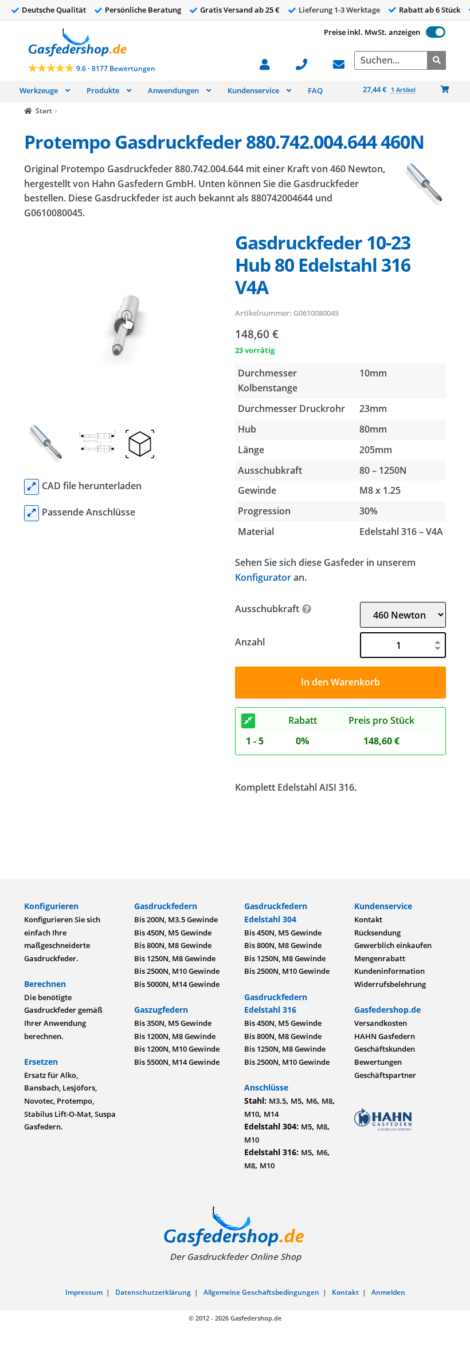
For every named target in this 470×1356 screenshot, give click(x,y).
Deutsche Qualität (54, 10)
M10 (251, 1114)
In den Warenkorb (340, 682)
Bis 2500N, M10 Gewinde (177, 971)
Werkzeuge (38, 90)
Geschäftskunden (384, 1049)
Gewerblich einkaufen (393, 945)
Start (44, 111)
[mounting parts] (31, 513)
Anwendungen (173, 90)
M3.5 (277, 1101)
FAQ (315, 90)
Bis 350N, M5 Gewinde (172, 1023)
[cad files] (31, 487)
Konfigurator (263, 577)
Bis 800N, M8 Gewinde (172, 945)
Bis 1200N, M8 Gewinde (175, 1036)
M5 (296, 1101)
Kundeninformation (389, 971)
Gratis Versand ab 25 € (240, 10)
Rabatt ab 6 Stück (429, 10)
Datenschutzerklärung (153, 1292)
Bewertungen (378, 1062)
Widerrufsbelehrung (390, 984)
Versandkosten (380, 1023)
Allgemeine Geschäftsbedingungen (261, 1292)
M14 (271, 1114)
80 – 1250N (383, 470)
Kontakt (368, 919)
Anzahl (250, 642)
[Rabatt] (248, 720)
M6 (311, 1101)
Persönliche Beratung (143, 10)
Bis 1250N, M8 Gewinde (175, 958)
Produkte (103, 90)
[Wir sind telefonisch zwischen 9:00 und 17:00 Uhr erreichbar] (307, 63)
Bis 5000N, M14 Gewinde (177, 984)
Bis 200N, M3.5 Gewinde (176, 919)
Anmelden (388, 1292)
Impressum (84, 1292)
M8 (327, 1101)
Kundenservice (253, 90)
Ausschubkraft (267, 608)
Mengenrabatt (379, 958)
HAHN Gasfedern (384, 1036)
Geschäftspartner (385, 1075)
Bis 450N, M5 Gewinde (172, 932)
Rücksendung (377, 932)
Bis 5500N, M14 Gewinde (177, 1062)
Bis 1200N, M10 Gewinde (177, 1049)
